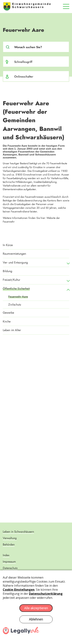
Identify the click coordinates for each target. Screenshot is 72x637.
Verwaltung (10, 538)
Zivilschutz (14, 304)
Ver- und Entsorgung (15, 262)
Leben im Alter (12, 330)
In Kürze (8, 245)
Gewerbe (8, 313)
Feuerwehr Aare (18, 296)
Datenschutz (10, 568)
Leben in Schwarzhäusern (18, 532)
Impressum (9, 561)
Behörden (9, 544)
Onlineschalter (23, 76)
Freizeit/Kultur (11, 280)
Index (6, 555)
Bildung (7, 271)
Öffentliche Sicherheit (16, 288)
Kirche (7, 321)
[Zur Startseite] (27, 6)
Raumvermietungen (14, 254)
